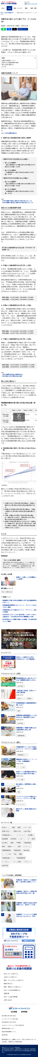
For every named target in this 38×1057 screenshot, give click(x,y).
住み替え (5, 842)
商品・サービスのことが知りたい (14, 980)
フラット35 (27, 827)
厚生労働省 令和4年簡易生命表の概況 (12, 376)
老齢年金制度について (9, 60)
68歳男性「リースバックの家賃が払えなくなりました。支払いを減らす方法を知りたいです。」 (26, 915)
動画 (26, 8)
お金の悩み (27, 831)
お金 (9, 8)
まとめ (4, 66)
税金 (3, 846)
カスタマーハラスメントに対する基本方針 (13, 1025)
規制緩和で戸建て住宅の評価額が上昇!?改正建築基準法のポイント (20, 601)
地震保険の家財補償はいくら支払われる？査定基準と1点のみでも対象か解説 (26, 716)
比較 (19, 846)
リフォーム (26, 846)
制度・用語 (33, 8)
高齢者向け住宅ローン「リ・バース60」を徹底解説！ (26, 760)
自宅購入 (31, 835)
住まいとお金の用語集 (10, 996)
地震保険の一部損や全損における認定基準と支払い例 (26, 728)
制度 (19, 827)
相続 (12, 842)
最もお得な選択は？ (8, 64)
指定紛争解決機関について (9, 1031)
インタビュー (6, 862)
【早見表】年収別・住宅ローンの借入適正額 (26, 691)
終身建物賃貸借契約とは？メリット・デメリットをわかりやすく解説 (20, 606)
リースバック (20, 835)
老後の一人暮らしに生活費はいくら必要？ (26, 578)
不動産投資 (17, 850)
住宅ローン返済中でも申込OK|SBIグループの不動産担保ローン (26, 658)
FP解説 (18, 842)
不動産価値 (27, 842)
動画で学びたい (8, 983)
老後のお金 (9, 592)
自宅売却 (13, 839)
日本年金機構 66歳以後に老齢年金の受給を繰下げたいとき (17, 202)
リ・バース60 (6, 854)
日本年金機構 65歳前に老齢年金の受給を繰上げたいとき (17, 201)
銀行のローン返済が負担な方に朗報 (26, 810)
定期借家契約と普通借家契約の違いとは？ (26, 704)
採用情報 (24, 1012)
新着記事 (6, 993)
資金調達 (5, 839)
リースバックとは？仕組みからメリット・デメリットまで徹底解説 (26, 797)
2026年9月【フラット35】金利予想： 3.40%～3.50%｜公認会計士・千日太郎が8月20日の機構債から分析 (20, 615)
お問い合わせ (8, 1000)
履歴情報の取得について (8, 1028)
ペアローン (27, 862)
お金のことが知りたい (10, 977)
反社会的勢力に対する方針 (9, 1022)
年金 (3, 592)
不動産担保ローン (8, 835)
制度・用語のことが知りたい (13, 987)
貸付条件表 (5, 1035)
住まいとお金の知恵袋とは (12, 990)
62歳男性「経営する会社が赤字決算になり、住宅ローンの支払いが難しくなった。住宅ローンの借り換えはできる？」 (26, 904)
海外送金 (26, 850)
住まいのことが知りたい (11, 973)
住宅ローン (5, 827)
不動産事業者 (20, 858)
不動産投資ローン (8, 858)
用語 (13, 827)
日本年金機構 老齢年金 (11, 133)
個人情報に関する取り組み (9, 1015)
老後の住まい (6, 831)
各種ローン (11, 846)
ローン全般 (17, 862)
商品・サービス (18, 8)
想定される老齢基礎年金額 (10, 62)
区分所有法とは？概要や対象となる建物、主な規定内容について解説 (20, 620)
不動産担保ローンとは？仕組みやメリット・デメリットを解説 (26, 748)
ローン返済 (31, 839)
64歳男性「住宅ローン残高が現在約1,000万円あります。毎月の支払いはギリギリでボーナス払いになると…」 (26, 892)
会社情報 (14, 1012)
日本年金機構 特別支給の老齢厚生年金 (12, 374)
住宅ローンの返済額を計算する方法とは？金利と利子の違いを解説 (26, 772)
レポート (22, 839)
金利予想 (5, 865)
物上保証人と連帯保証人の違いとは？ (26, 785)
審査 (20, 854)
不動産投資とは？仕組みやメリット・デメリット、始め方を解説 (20, 611)
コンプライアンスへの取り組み (10, 1019)
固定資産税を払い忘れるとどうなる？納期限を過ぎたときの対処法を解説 (26, 679)
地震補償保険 (6, 850)
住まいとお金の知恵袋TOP (7, 12)
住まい (3, 8)
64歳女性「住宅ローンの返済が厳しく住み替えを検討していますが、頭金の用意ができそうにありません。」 (26, 881)
